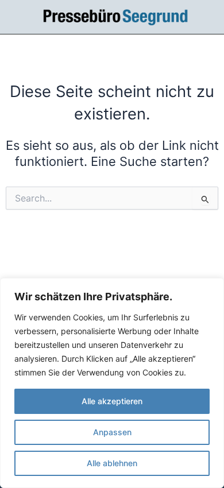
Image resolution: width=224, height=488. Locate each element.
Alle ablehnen (112, 463)
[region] (112, 383)
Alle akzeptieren (112, 401)
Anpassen (112, 432)
